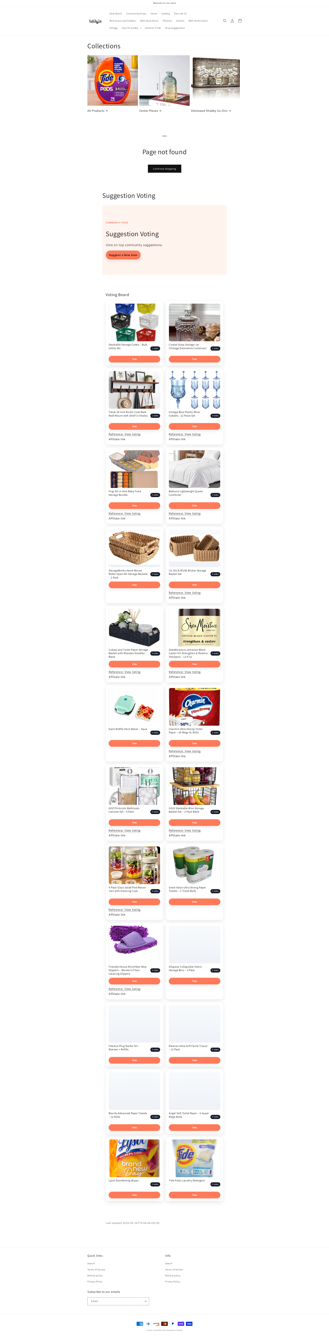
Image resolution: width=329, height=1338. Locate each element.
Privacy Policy (94, 1281)
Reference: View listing (125, 434)
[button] (131, 27)
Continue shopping (164, 168)
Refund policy (95, 1275)
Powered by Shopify (174, 1330)
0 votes (215, 416)
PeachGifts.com (159, 1330)
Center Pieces (148, 111)
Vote (134, 359)
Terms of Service (96, 1269)
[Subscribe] (145, 1301)
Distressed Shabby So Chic (209, 111)
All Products (95, 111)
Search (91, 1263)
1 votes (155, 348)
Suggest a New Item (123, 255)
